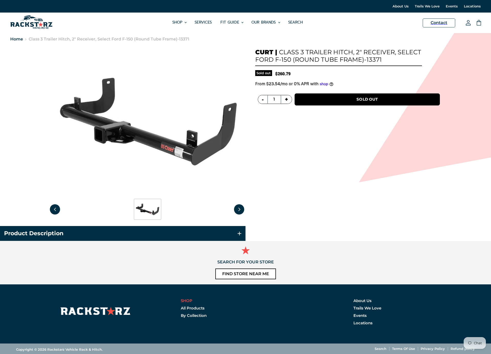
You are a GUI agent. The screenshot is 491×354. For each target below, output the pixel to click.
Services (203, 22)
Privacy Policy (433, 349)
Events (452, 6)
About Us (401, 6)
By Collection (194, 315)
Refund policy (463, 349)
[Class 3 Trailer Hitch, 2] (147, 209)
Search (295, 22)
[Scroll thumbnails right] (239, 209)
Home (16, 39)
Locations (472, 6)
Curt (264, 52)
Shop (178, 22)
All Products (193, 308)
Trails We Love (427, 6)
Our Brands (264, 22)
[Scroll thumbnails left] (55, 209)
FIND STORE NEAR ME (245, 273)
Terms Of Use (403, 349)
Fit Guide (230, 22)
